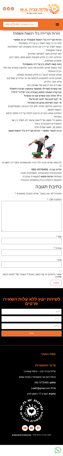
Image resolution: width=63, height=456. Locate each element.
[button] (57, 24)
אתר (59, 260)
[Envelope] (8, 8)
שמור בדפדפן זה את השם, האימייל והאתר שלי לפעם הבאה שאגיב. (32, 275)
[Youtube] (4, 8)
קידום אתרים (16, 435)
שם (59, 236)
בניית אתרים (26, 435)
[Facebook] (12, 8)
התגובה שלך (54, 199)
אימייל (58, 248)
